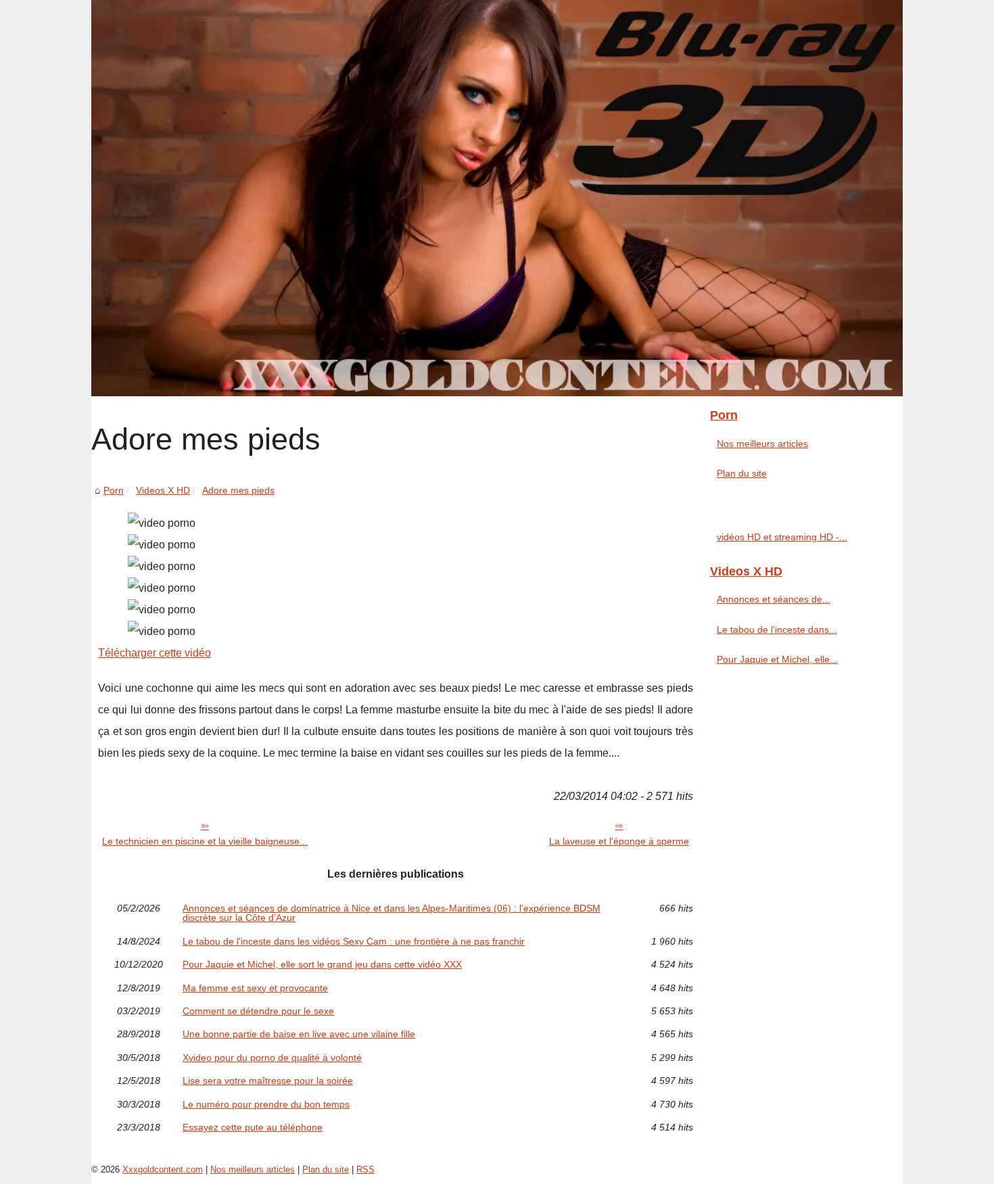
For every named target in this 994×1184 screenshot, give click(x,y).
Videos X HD (163, 490)
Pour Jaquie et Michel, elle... (777, 659)
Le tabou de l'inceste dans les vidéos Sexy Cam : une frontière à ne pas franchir (354, 941)
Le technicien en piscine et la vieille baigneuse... (205, 841)
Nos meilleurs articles (762, 443)
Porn (113, 490)
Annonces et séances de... (773, 599)
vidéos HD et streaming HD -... (782, 536)
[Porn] (497, 198)
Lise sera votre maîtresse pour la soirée (268, 1080)
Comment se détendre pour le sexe (258, 1011)
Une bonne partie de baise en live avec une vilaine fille (299, 1034)
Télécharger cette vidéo (154, 653)
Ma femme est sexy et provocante (255, 988)
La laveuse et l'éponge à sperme (619, 841)
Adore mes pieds (238, 490)
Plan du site (742, 473)
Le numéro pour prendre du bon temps (266, 1104)
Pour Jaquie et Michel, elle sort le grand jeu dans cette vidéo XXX (322, 964)
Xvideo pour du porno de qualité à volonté (272, 1057)
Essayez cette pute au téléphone (253, 1127)
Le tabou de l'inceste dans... (777, 629)
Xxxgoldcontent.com (162, 1169)
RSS (365, 1169)
